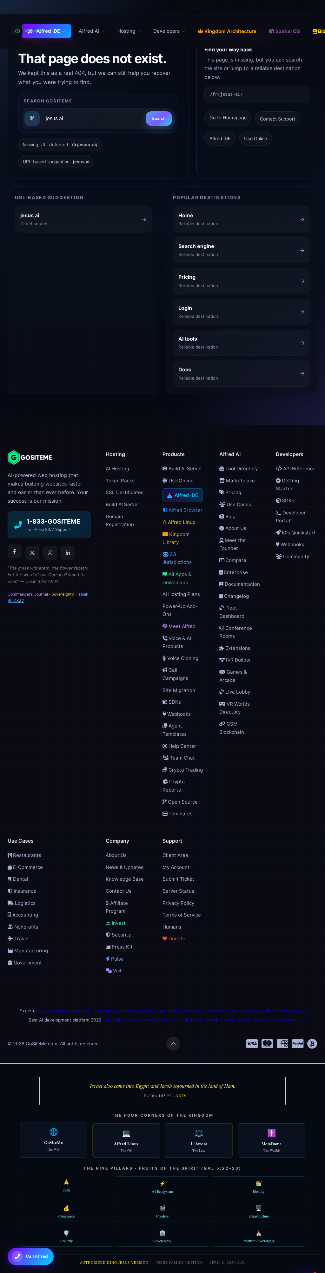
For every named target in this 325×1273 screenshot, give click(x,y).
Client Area (175, 855)
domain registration (145, 1010)
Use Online (255, 138)
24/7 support (292, 1010)
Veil (116, 971)
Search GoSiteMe (48, 100)
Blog (229, 516)
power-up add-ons (242, 1019)
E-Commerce (27, 867)
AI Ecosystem (162, 1187)
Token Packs (120, 481)
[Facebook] (15, 551)
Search (159, 118)
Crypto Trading (185, 770)
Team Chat (182, 758)
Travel (21, 939)
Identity (258, 1187)
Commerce (66, 1211)
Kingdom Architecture (230, 31)
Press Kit (121, 947)
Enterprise (235, 572)
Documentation (241, 584)
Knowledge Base (125, 879)
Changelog (236, 596)
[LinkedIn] (68, 553)
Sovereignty (62, 594)
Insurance (24, 891)
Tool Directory (241, 469)
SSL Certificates (124, 492)
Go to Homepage (228, 117)
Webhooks (178, 714)
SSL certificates (186, 1010)
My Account (175, 867)
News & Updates (124, 867)
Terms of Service (181, 915)
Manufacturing (30, 951)
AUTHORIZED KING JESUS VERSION (114, 1262)
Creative (162, 1211)
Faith (66, 1185)
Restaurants (26, 855)
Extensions (237, 648)
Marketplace (240, 481)
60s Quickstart (298, 533)
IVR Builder (238, 660)
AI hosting (182, 1019)
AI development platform (64, 1010)
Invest (118, 923)
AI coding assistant (124, 1019)
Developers (166, 31)
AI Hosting (117, 469)
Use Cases (238, 504)
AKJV (181, 1096)
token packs (108, 1010)
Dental (20, 879)
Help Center (181, 746)
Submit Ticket (178, 879)
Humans (171, 927)
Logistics (25, 903)
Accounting (24, 915)
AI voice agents (280, 1019)
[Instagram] (50, 553)
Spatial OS (287, 31)
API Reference (298, 469)
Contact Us (118, 891)
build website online (253, 1010)
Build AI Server (122, 504)
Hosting (126, 31)
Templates (180, 814)
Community (295, 556)
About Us (235, 528)
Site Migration (178, 690)
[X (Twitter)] (32, 553)
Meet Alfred (181, 626)
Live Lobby (237, 692)
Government (27, 963)
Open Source (182, 802)
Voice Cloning (182, 658)
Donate (176, 939)
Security (120, 935)
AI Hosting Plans (181, 594)
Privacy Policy (178, 903)
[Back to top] (173, 1044)
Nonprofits (25, 927)
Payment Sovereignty (258, 1236)
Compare (235, 560)
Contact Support (277, 118)
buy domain (208, 1019)
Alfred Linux (181, 522)
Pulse (117, 959)
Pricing (232, 492)
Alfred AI (89, 31)
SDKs (174, 702)
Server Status (178, 891)
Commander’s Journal (28, 594)
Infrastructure (259, 1211)
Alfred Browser (184, 510)
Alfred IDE (48, 31)
